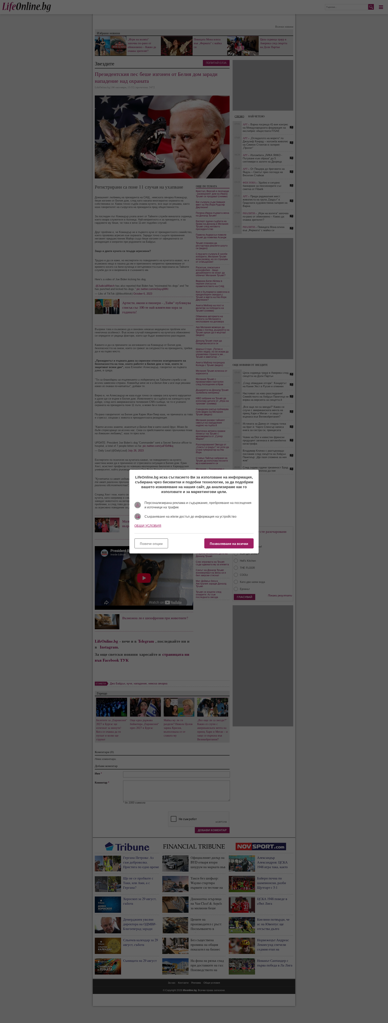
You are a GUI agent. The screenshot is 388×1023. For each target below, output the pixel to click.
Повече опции (151, 543)
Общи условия (147, 525)
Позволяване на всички (229, 543)
